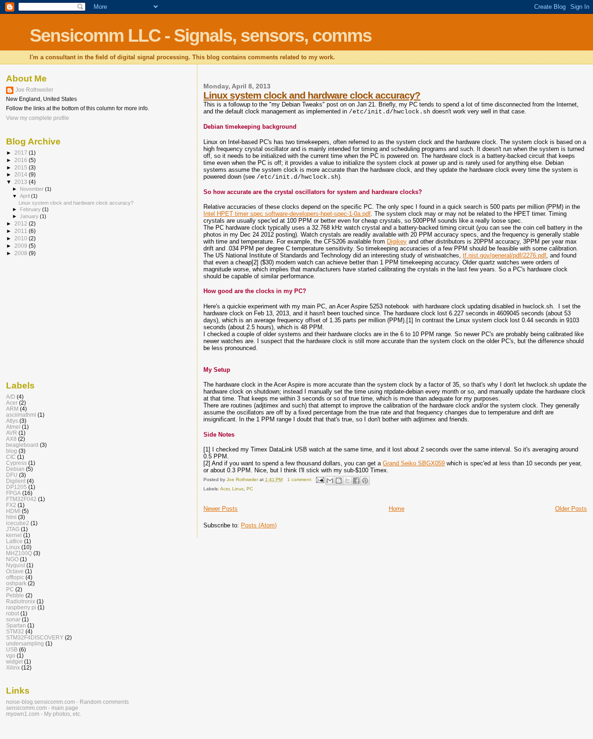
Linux (238, 488)
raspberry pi (21, 607)
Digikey (397, 241)
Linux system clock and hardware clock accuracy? (311, 95)
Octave (15, 571)
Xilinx (13, 667)
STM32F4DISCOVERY (34, 637)
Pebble (15, 595)
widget (14, 661)
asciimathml (21, 415)
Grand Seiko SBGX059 (414, 463)
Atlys (12, 421)
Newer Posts (220, 508)
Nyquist (15, 565)
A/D (10, 397)
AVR (11, 433)
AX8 (11, 439)
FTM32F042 (21, 499)
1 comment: (300, 479)
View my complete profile (37, 118)
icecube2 (17, 523)
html (11, 517)
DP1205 (16, 487)
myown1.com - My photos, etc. (44, 714)
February (31, 209)
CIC (11, 457)
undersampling (25, 643)
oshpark (16, 583)
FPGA (13, 493)
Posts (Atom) (259, 525)
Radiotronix (20, 601)
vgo (10, 655)
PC (249, 488)
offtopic (15, 577)
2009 (21, 246)
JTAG (12, 529)
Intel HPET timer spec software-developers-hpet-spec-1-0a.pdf (287, 213)
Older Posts (571, 508)
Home (396, 508)
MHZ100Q (19, 553)
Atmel (13, 427)
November (32, 189)
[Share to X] (347, 480)
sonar (13, 619)
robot (12, 613)
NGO (12, 559)
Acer (224, 488)
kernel (14, 535)
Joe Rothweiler (34, 90)
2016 (21, 160)
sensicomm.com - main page (42, 708)
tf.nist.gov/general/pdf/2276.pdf (504, 255)
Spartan (16, 625)
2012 (21, 223)
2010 (21, 238)
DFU (12, 475)
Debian (15, 469)
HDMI (13, 511)
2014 (21, 174)
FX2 (11, 505)
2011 (21, 231)
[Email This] (329, 480)
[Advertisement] (52, 317)
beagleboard (22, 445)
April (25, 196)
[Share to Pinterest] (365, 480)
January (30, 216)
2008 (21, 253)
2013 (21, 182)
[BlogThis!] (338, 480)
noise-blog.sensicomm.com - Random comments (67, 702)
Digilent (15, 481)
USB (12, 649)
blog (11, 451)
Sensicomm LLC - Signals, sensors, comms (201, 35)
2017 (21, 153)
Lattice (14, 541)
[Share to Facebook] (356, 480)
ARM (12, 409)
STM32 (15, 631)
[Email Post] (320, 479)
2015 (21, 167)
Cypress (16, 463)
